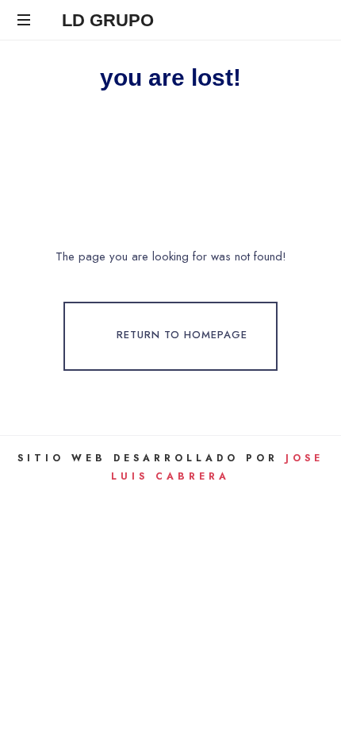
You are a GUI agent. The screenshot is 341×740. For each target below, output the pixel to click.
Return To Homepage (182, 335)
